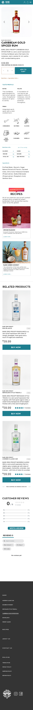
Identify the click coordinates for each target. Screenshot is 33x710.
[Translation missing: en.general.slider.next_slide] (29, 22)
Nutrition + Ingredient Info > (9, 78)
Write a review (16, 528)
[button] (5, 2)
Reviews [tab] (8, 535)
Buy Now (16, 347)
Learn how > (7, 236)
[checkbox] (6, 549)
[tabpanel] (16, 557)
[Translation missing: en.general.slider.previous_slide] (4, 22)
